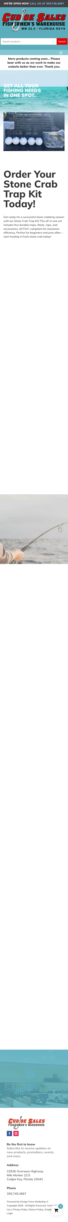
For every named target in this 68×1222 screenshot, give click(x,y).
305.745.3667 (16, 1194)
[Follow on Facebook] (9, 1133)
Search (62, 41)
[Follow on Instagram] (16, 1133)
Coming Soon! (16, 547)
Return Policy (36, 1209)
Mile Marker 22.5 (18, 1175)
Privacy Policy (20, 1209)
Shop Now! (12, 247)
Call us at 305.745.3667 (47, 3)
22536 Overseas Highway (25, 1171)
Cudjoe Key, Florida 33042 (25, 1179)
